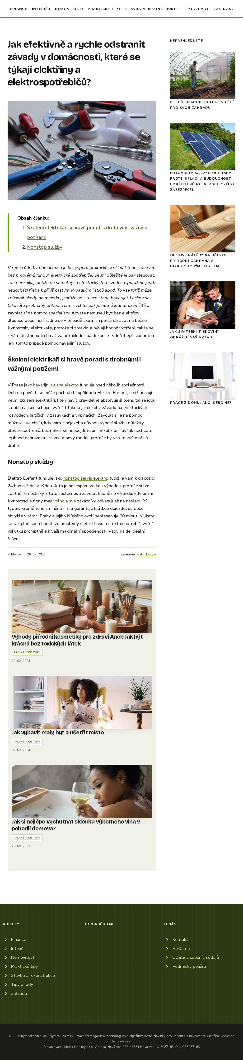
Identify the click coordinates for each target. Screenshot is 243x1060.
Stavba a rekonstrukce (152, 8)
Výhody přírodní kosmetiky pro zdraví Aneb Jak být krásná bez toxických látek (77, 640)
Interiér (41, 8)
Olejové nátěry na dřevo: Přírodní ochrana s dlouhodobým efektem (198, 261)
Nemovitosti (69, 8)
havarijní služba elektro (56, 385)
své (72, 501)
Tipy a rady (196, 8)
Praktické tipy (104, 8)
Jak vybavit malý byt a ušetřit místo (58, 732)
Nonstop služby (44, 247)
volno (58, 501)
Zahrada (223, 8)
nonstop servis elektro (85, 478)
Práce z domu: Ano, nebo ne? (201, 402)
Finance (18, 8)
